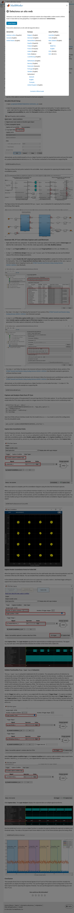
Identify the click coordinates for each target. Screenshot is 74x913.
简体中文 (53, 46)
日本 (50, 51)
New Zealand (52, 40)
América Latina (11, 35)
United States (10, 40)
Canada (8, 38)
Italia (28, 54)
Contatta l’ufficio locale (37, 91)
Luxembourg (31, 56)
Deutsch (31, 77)
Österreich (30, 66)
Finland (29, 46)
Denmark (30, 38)
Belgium (29, 35)
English (31, 79)
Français (31, 82)
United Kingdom (32, 85)
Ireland (29, 51)
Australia (51, 35)
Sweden (29, 71)
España (29, 43)
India (50, 38)
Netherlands (31, 61)
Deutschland (31, 40)
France (29, 48)
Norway (29, 63)
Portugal (30, 69)
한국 (50, 54)
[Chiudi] (67, 5)
